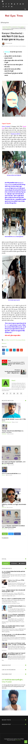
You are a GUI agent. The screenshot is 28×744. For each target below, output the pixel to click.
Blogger (5, 533)
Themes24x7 (18, 740)
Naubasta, (24, 46)
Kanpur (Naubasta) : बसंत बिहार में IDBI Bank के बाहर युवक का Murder (13, 36)
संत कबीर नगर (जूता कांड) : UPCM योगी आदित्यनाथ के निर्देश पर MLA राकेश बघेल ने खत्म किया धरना (14, 635)
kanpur (22, 26)
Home (4, 26)
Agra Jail (4, 507)
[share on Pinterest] (18, 350)
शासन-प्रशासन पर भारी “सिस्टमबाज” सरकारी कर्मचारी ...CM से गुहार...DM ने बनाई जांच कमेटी (17, 644)
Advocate (4, 433)
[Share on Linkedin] (14, 350)
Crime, (14, 46)
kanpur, (17, 46)
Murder (4, 28)
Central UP (14, 26)
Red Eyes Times (14, 15)
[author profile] (3, 44)
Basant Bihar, (5, 46)
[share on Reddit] (3, 353)
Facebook (17, 533)
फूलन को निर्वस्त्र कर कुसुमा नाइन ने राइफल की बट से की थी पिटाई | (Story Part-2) (16, 654)
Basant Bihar (8, 26)
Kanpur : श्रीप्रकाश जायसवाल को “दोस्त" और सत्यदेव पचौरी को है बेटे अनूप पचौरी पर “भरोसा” (13, 590)
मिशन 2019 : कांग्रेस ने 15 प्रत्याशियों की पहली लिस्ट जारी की (13, 598)
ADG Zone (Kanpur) (6, 422)
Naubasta (9, 28)
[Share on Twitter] (7, 350)
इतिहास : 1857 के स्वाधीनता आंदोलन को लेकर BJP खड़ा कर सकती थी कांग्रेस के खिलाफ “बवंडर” (13, 626)
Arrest (3, 475)
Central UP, (10, 46)
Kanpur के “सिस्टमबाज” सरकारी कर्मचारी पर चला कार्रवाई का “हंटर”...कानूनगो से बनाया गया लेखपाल (16, 616)
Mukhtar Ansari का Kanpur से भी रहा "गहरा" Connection (16, 581)
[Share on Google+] (10, 350)
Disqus (11, 533)
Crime (19, 26)
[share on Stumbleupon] (21, 350)
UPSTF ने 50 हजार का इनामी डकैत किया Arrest (11, 473)
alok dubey (4, 464)
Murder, (20, 46)
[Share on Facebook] (3, 350)
